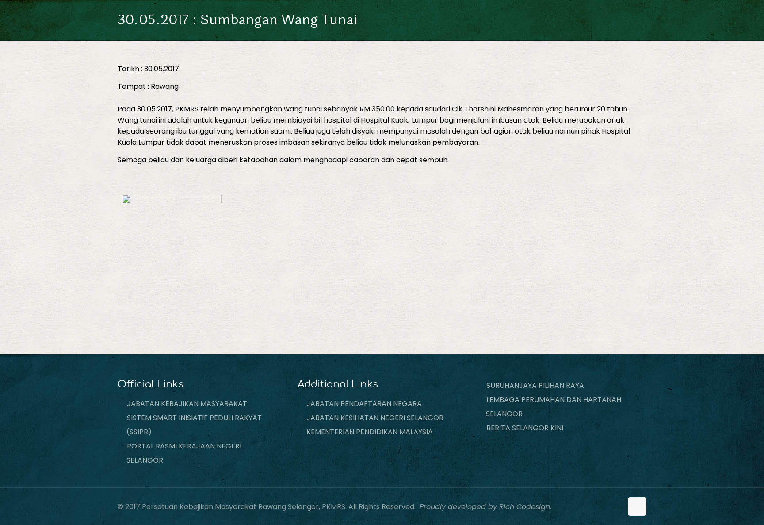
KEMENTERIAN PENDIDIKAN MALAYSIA (369, 432)
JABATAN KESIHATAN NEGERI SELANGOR (374, 418)
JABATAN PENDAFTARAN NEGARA (364, 404)
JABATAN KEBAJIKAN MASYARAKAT (187, 404)
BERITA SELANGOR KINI (524, 428)
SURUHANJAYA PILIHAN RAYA (535, 385)
